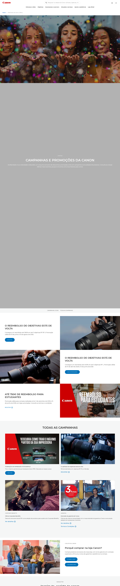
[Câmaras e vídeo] (36, 7)
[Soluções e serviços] (73, 7)
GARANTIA (63, 513)
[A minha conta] (112, 3)
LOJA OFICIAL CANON (70, 543)
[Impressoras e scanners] (59, 7)
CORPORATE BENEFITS (11, 513)
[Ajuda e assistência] (86, 7)
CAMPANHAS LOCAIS (53, 310)
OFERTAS (60, 155)
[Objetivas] (44, 7)
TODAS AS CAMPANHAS (66, 310)
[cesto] (116, 3)
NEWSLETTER (60, 581)
